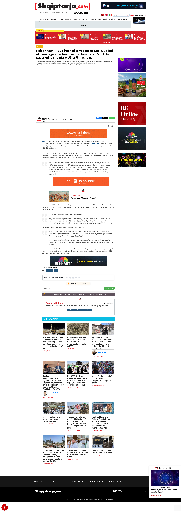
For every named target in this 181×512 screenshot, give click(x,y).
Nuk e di (88, 310)
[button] (4, 507)
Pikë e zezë (125, 22)
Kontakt (57, 481)
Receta (91, 22)
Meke (44, 141)
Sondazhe (83, 25)
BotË (105, 19)
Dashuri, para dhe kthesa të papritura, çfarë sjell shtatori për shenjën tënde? (164, 490)
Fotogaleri (109, 22)
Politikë (68, 19)
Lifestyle (76, 22)
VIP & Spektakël (84, 22)
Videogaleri (117, 22)
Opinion (124, 19)
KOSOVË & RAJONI (96, 19)
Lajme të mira (68, 22)
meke (55, 271)
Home (42, 19)
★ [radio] (66, 277)
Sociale (47, 22)
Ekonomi (82, 19)
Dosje (103, 22)
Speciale (61, 22)
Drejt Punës (54, 22)
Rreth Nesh (77, 481)
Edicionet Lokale (50, 19)
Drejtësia (79, 310)
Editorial (117, 19)
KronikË (61, 19)
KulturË (110, 19)
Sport (88, 19)
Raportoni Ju (97, 481)
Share (99, 118)
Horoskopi (97, 22)
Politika (71, 310)
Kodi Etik (38, 481)
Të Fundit (41, 22)
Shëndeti (75, 19)
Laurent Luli (95, 143)
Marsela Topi (53, 393)
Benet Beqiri (102, 352)
